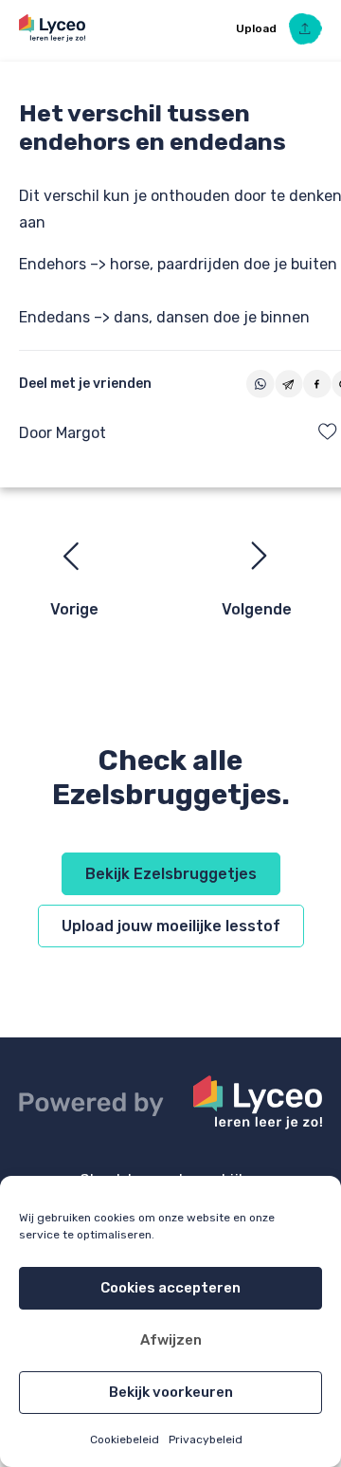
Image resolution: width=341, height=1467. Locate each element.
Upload (257, 28)
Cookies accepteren (170, 1287)
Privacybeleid (205, 1439)
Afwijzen (171, 1339)
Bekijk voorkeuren (171, 1392)
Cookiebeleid (124, 1439)
